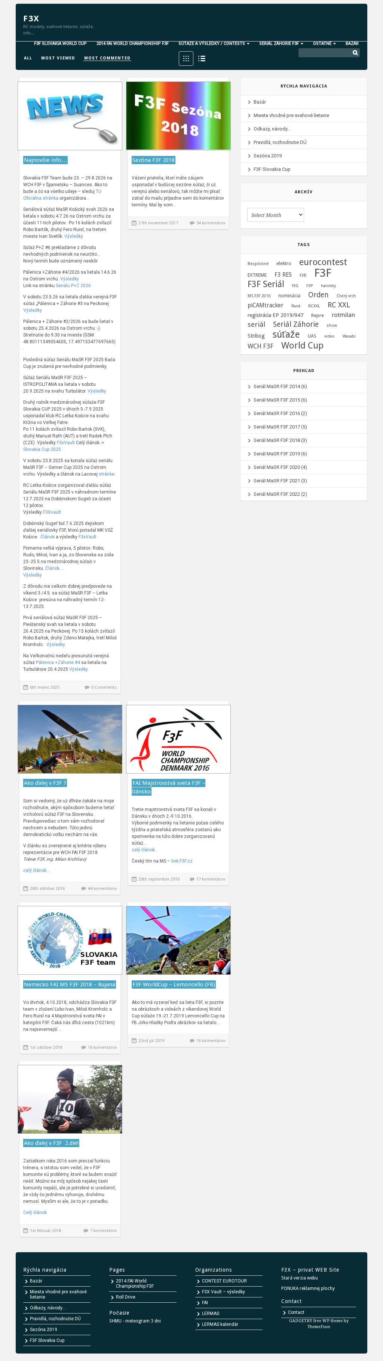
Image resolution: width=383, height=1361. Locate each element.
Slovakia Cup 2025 (42, 449)
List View (201, 58)
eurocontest (323, 262)
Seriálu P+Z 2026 (73, 285)
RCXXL (314, 306)
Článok (47, 537)
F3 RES (283, 274)
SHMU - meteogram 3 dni (135, 1321)
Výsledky (73, 236)
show (332, 325)
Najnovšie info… (45, 160)
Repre (317, 315)
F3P (309, 285)
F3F (322, 273)
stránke (106, 474)
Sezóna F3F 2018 (153, 160)
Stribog (256, 336)
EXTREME (257, 275)
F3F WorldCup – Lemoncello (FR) (173, 984)
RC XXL (339, 305)
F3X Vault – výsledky (223, 1291)
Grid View (186, 58)
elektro (283, 263)
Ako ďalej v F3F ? (45, 783)
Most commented (107, 58)
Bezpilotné (258, 263)
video (329, 336)
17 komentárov (210, 879)
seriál (256, 324)
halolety (328, 285)
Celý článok (35, 1212)
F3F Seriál (266, 284)
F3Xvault (52, 512)
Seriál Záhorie (296, 324)
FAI (205, 1302)
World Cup (302, 345)
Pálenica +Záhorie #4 (58, 662)
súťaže (286, 334)
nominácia (289, 295)
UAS (312, 336)
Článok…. (54, 568)
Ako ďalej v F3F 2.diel (51, 1143)
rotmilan (343, 315)
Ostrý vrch (346, 296)
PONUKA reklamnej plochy (308, 1288)
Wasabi (349, 336)
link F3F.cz (182, 861)
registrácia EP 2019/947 (275, 315)
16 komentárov (102, 1047)
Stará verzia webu (299, 1278)
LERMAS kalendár (220, 1324)
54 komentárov (210, 223)
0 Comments (104, 687)
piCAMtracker (266, 305)
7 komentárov (103, 1230)
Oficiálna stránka (40, 198)
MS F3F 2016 (259, 296)
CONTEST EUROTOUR (224, 1281)
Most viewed (58, 58)
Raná (295, 306)
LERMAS (210, 1313)
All (28, 58)
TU (98, 191)
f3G (295, 285)
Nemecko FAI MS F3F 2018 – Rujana (69, 984)
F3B (303, 275)
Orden (318, 295)
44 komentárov (102, 888)
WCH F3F (260, 346)
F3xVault (66, 442)
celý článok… (36, 870)
